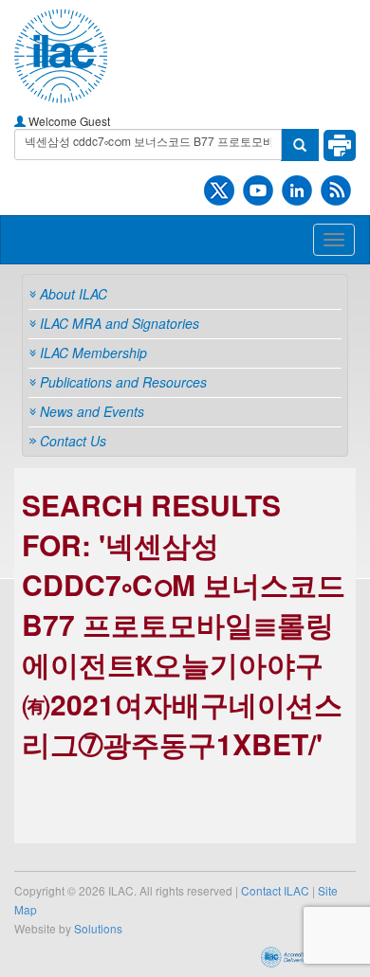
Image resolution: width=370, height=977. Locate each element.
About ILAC (73, 293)
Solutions (98, 928)
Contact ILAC (275, 890)
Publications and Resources (123, 381)
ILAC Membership (93, 352)
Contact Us (73, 440)
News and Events (92, 411)
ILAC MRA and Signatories (119, 323)
